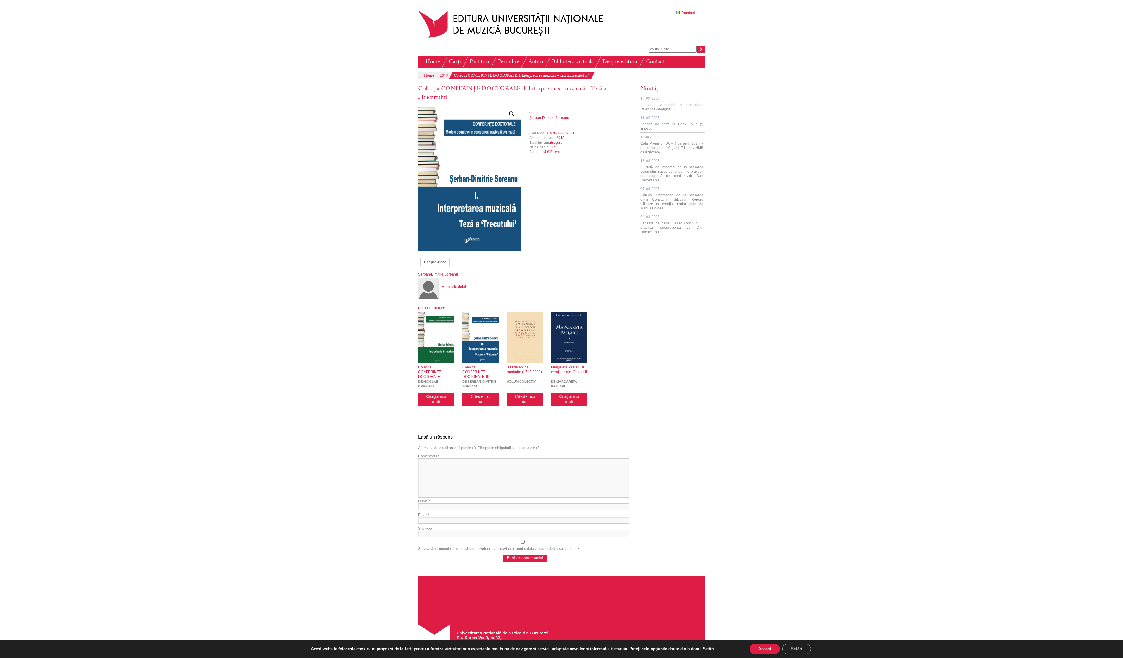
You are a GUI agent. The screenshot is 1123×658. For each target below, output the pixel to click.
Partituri (479, 62)
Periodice (509, 62)
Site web (425, 529)
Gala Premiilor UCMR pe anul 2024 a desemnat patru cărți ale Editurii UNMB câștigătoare (671, 145)
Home (433, 62)
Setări (796, 649)
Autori (535, 62)
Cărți (455, 62)
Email (424, 515)
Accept (764, 649)
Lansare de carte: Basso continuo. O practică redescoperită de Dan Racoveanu (671, 224)
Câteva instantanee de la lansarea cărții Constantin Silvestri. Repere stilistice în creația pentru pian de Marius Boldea (671, 198)
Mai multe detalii (455, 287)
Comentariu (428, 456)
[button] (512, 114)
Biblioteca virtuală (573, 62)
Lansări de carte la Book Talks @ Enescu (671, 123)
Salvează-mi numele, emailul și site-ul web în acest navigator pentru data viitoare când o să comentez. (499, 549)
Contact (655, 62)
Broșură (556, 143)
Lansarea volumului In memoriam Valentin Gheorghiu (671, 104)
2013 (444, 76)
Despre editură (619, 62)
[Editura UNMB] (515, 38)
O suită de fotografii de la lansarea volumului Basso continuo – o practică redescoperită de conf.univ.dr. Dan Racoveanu (671, 170)
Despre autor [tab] (435, 262)
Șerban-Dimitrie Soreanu (549, 118)
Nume (424, 501)
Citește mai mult (436, 399)
